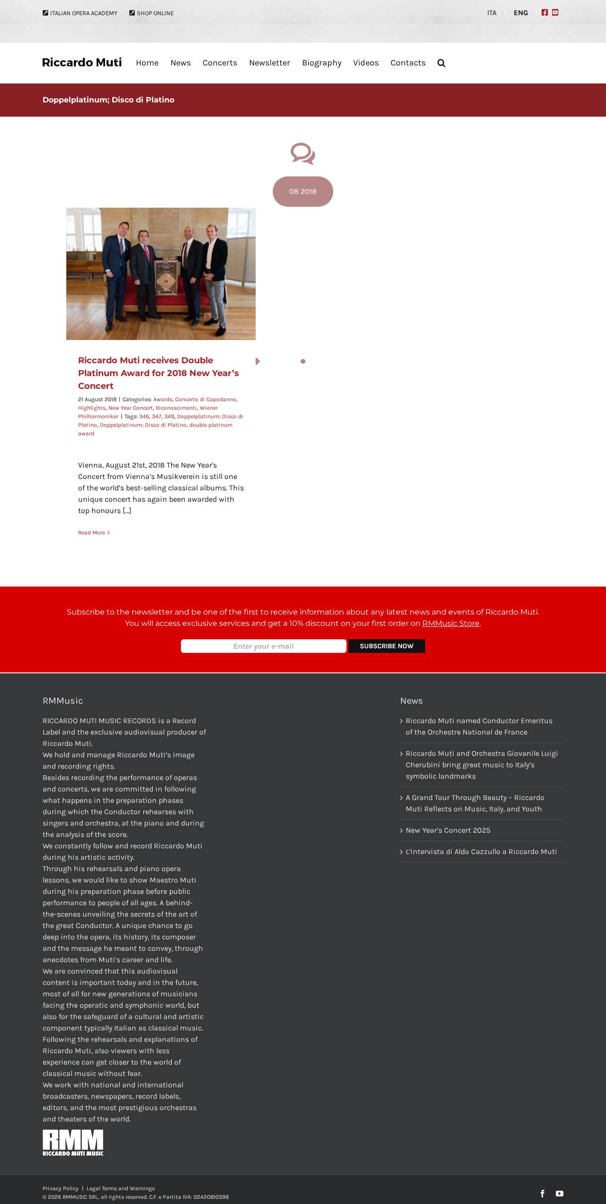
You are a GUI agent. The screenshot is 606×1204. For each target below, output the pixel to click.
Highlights (92, 407)
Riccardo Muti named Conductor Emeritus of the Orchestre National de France (479, 726)
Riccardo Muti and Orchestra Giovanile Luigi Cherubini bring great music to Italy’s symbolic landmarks (482, 765)
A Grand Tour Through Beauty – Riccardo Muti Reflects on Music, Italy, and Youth (475, 803)
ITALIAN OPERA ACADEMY (83, 13)
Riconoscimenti (176, 407)
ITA (492, 13)
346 (144, 416)
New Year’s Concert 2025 (448, 830)
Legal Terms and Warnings (121, 1188)
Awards (162, 399)
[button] (441, 62)
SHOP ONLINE (155, 13)
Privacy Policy (61, 1188)
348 (169, 416)
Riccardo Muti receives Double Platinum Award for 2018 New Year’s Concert (158, 373)
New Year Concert (130, 407)
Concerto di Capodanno (205, 399)
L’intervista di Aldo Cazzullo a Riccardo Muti (481, 851)
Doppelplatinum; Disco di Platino (143, 425)
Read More (91, 532)
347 (156, 416)
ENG (521, 13)
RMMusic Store (451, 623)
